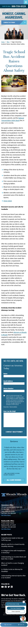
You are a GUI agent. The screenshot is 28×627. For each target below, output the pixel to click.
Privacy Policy (6, 406)
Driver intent (8, 201)
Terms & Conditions (13, 406)
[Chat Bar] (14, 625)
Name (5, 374)
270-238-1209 (11, 513)
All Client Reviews (14, 480)
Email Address (8, 381)
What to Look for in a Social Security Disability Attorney (12, 545)
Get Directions (6, 515)
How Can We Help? (10, 411)
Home (3, 42)
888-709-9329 (19, 6)
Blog (8, 42)
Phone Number (8, 389)
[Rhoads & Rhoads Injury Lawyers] (1, 2)
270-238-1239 (11, 527)
